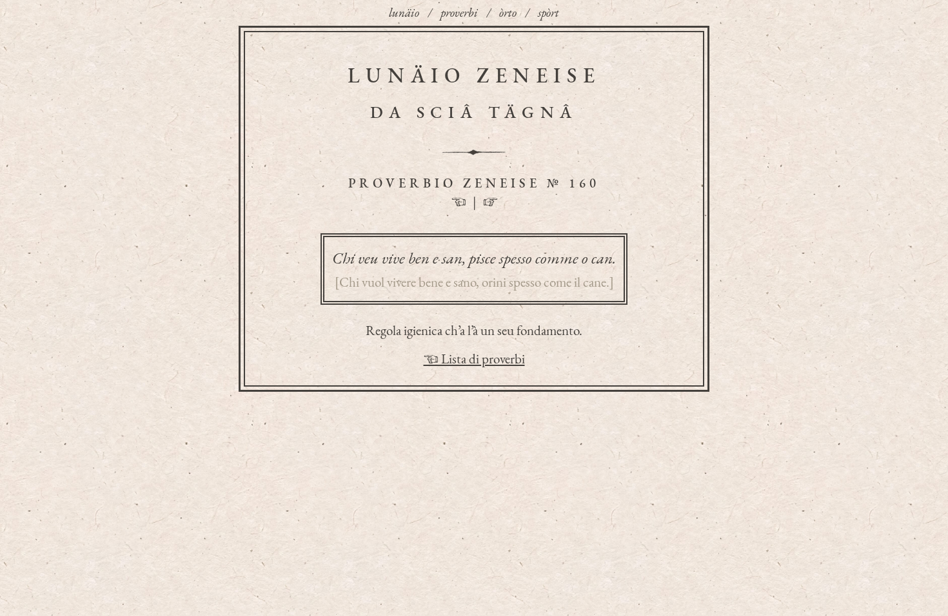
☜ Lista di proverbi (474, 358)
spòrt (548, 13)
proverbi (459, 13)
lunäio (404, 13)
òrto (508, 13)
